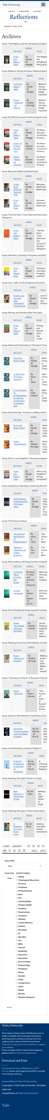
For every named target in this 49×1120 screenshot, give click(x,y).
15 (43, 846)
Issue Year (9, 873)
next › (34, 850)
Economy (22, 955)
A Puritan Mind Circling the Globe (18, 577)
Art (20, 940)
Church (21, 947)
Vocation (22, 916)
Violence (22, 908)
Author (30, 566)
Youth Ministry (25, 923)
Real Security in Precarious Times (18, 795)
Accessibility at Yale (12, 1081)
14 (38, 846)
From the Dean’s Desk (16, 204)
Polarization (24, 912)
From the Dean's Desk (16, 61)
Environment (24, 962)
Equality (22, 937)
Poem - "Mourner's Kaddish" (18, 658)
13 (33, 846)
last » (43, 850)
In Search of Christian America (18, 377)
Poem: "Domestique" (20, 442)
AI (19, 933)
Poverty (22, 884)
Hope (20, 979)
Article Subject (23, 873)
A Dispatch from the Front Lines (17, 829)
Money (21, 993)
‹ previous (16, 846)
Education (23, 958)
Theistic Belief (25, 905)
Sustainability (24, 901)
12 (29, 846)
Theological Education (28, 880)
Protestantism (25, 891)
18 (14, 850)
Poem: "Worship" (18, 692)
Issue (39, 51)
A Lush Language (18, 592)
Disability (22, 951)
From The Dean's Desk (16, 329)
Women (22, 919)
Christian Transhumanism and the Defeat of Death (21, 733)
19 (19, 850)
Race (20, 894)
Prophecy (22, 887)
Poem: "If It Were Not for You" (17, 147)
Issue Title (9, 861)
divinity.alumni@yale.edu (25, 1053)
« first (6, 846)
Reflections (24, 17)
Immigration (24, 983)
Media (21, 990)
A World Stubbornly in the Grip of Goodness (18, 766)
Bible (20, 944)
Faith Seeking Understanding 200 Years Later (20, 503)
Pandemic (22, 969)
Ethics (21, 972)
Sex (20, 898)
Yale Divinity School (28, 1093)
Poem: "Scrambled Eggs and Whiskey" (18, 627)
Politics (21, 926)
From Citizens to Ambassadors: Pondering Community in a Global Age (20, 398)
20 (24, 850)
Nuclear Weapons (26, 997)
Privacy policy (30, 1081)
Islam (20, 986)
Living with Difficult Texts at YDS (17, 189)
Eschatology (24, 965)
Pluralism (22, 930)
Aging (21, 876)
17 (10, 850)
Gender (21, 976)
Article (17, 51)
